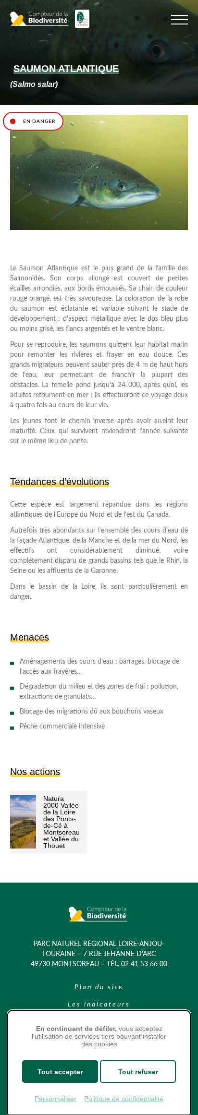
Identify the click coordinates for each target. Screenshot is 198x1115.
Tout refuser (138, 1072)
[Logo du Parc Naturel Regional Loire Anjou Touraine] (82, 26)
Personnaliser (55, 1099)
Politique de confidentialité (123, 1099)
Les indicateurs (99, 1004)
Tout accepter (60, 1072)
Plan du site (99, 987)
